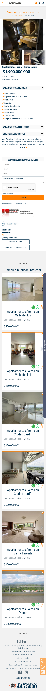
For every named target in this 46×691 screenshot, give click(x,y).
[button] (23, 88)
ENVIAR (23, 197)
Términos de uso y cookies (23, 662)
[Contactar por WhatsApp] (43, 666)
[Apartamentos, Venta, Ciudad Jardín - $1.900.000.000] (23, 34)
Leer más (22, 148)
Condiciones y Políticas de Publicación (23, 651)
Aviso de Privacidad (23, 658)
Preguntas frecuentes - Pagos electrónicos (23, 665)
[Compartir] (43, 3)
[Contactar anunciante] (41, 308)
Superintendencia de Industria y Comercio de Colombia (23, 668)
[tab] (23, 88)
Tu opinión (44, 344)
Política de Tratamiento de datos (19, 203)
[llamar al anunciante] (43, 661)
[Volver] (3, 3)
